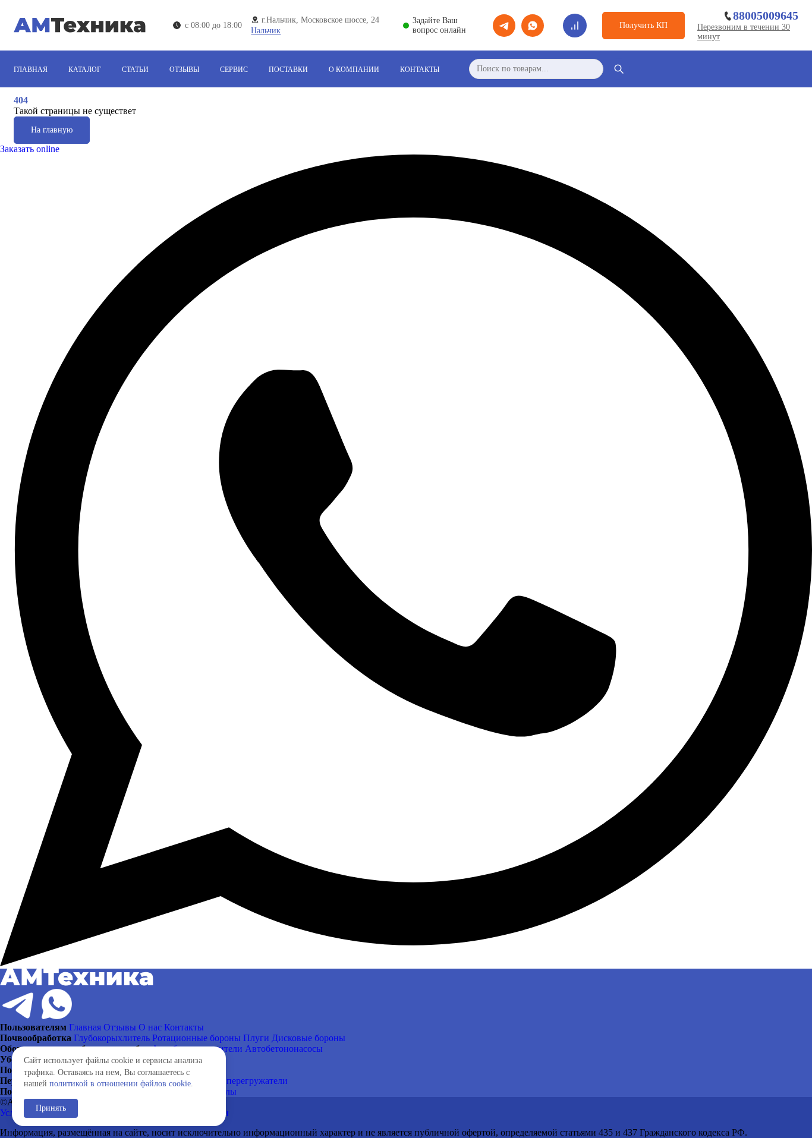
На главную (52, 129)
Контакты (419, 69)
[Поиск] (619, 69)
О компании (354, 69)
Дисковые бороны (308, 1038)
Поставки (288, 69)
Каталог (84, 69)
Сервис (234, 69)
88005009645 (765, 15)
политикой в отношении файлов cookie (120, 1083)
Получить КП (643, 25)
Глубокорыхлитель (112, 1038)
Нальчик (266, 30)
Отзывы (184, 69)
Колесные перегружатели (236, 1081)
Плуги (256, 1038)
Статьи (135, 69)
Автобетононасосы (284, 1049)
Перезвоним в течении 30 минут (743, 32)
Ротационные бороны (196, 1038)
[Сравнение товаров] (575, 25)
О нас (150, 1027)
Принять (51, 1108)
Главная (31, 69)
